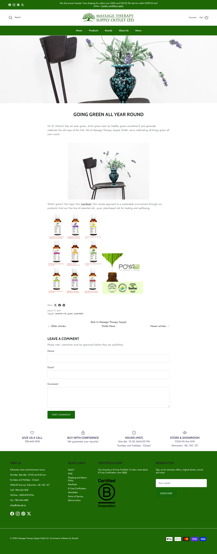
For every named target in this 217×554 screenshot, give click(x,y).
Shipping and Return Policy (77, 479)
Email (50, 367)
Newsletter (73, 492)
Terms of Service (75, 496)
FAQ (70, 473)
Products (93, 30)
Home (79, 30)
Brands (108, 30)
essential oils (60, 313)
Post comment (61, 414)
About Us (124, 30)
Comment (52, 384)
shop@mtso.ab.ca (18, 505)
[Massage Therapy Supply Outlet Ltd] (108, 17)
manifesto (86, 204)
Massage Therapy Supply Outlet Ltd (33, 538)
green (70, 313)
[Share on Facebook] (59, 305)
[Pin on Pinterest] (64, 305)
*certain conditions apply (112, 6)
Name (50, 351)
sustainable (78, 313)
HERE (124, 472)
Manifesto (72, 484)
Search (71, 469)
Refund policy (74, 500)
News (138, 30)
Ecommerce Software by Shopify (64, 538)
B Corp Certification (77, 488)
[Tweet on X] (55, 305)
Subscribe (166, 493)
